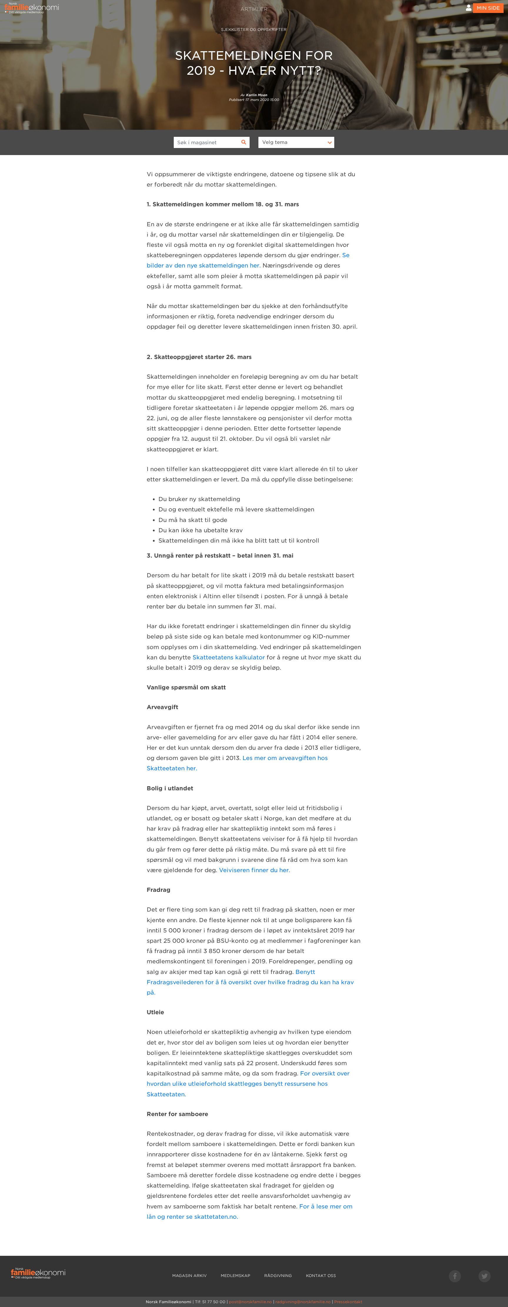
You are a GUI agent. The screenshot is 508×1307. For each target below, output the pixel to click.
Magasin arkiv (189, 1275)
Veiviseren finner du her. (254, 870)
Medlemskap (235, 1275)
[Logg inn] (469, 8)
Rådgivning (278, 1275)
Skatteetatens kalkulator (229, 657)
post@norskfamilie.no (250, 1302)
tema (275, 142)
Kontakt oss (321, 1275)
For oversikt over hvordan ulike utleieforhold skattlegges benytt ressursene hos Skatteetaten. (248, 1084)
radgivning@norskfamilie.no (303, 1302)
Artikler (254, 9)
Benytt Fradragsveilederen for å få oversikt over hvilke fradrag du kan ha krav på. (250, 982)
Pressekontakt (348, 1302)
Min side (488, 8)
